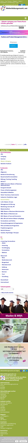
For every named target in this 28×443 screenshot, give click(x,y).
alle (25, 144)
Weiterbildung (4, 393)
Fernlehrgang (6, 248)
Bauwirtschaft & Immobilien (9, 177)
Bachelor (3, 397)
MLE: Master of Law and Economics (11, 216)
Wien (3, 257)
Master (2, 399)
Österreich (4, 256)
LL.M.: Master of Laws (7, 202)
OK (16, 441)
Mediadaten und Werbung (7, 2)
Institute (2, 410)
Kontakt (2, 387)
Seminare (3, 394)
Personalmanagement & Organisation (12, 223)
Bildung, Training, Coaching (9, 179)
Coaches (2, 409)
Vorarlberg (5, 276)
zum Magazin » (4, 416)
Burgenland (5, 262)
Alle (2, 154)
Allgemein (4, 172)
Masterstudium (5, 209)
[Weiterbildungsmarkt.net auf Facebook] (20, 5)
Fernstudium (5, 250)
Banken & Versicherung (7, 174)
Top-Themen (8, 1)
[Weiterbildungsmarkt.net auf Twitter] (22, 5)
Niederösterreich (7, 260)
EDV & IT (3, 181)
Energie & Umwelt (6, 187)
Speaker (2, 407)
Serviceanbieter (5, 412)
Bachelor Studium (6, 163)
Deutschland (4, 280)
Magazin (15, 1)
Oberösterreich (6, 264)
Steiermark (5, 269)
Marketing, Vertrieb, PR (7, 206)
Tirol (3, 274)
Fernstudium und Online (8, 221)
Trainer (2, 406)
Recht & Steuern (5, 230)
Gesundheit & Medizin (7, 192)
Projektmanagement (7, 228)
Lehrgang (3, 156)
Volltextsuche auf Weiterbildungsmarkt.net (13, 26)
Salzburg (4, 267)
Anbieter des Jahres (6, 403)
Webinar (4, 252)
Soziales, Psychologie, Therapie (10, 232)
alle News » (3, 419)
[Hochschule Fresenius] (14, 44)
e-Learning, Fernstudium (8, 241)
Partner (2, 389)
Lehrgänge (3, 396)
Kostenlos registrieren (6, 425)
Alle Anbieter (4, 404)
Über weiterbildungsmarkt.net (9, 384)
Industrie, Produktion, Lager (9, 197)
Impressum (3, 432)
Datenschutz (4, 434)
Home (2, 1)
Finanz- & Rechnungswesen (8, 190)
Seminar (3, 159)
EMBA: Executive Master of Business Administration (11, 184)
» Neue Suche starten (7, 292)
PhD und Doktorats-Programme (10, 225)
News (20, 1)
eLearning (5, 245)
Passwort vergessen (6, 428)
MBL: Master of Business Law (9, 213)
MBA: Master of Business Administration (12, 211)
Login (17, 2)
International (5, 282)
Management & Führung (8, 204)
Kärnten (4, 272)
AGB (1, 435)
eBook (3, 243)
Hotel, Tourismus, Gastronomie (10, 195)
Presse (2, 386)
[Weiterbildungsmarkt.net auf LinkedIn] (24, 5)
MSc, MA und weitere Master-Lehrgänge (12, 218)
